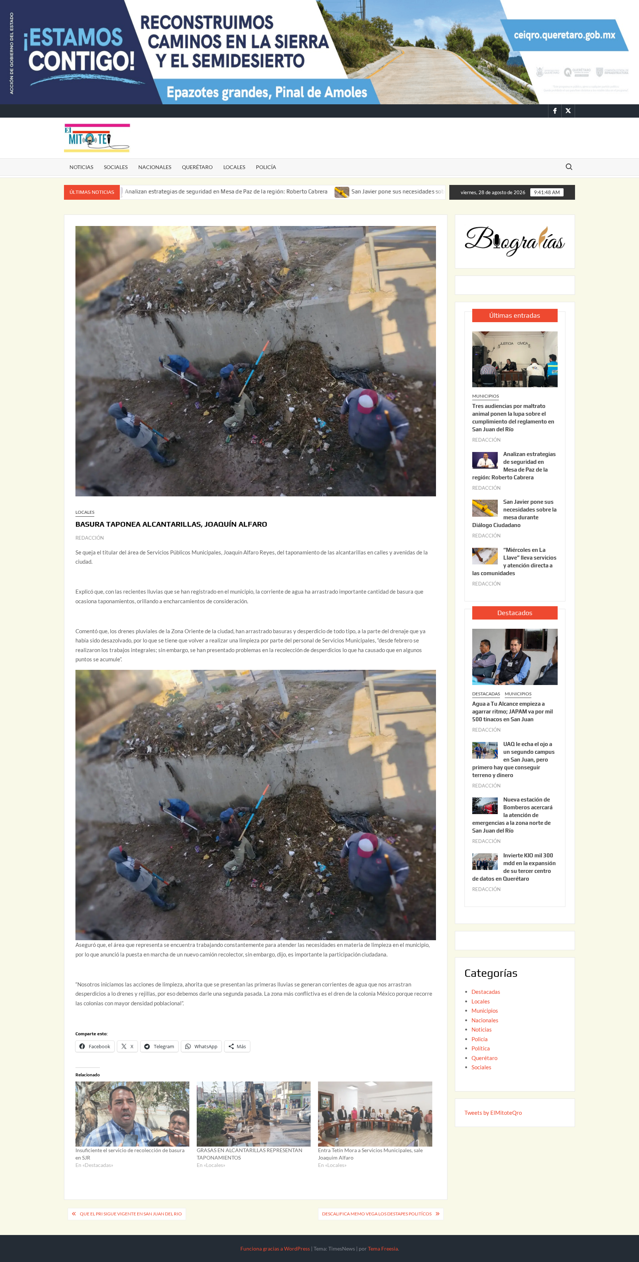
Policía (266, 167)
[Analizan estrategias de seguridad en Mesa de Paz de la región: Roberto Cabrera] (485, 459)
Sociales (116, 167)
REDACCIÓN (89, 538)
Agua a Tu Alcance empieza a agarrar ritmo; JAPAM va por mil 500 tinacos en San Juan (512, 711)
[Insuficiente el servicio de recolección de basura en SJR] (132, 1114)
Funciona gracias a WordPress (275, 1248)
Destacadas (486, 693)
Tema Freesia (383, 1248)
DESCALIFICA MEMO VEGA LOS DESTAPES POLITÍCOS (377, 1214)
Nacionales (154, 167)
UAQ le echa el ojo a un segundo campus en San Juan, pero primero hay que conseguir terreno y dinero (513, 759)
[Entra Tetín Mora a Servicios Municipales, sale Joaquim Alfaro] (375, 1114)
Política (480, 1048)
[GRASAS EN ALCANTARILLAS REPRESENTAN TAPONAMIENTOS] (254, 1114)
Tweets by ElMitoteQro (493, 1112)
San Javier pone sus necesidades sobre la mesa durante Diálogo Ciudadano (366, 191)
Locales (234, 167)
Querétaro (197, 167)
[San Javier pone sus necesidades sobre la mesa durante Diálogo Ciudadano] (262, 191)
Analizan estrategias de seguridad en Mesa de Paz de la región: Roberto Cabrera (145, 191)
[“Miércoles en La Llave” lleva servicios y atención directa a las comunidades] (485, 555)
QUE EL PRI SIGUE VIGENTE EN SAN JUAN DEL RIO (131, 1214)
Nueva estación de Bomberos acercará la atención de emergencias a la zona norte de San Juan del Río (512, 815)
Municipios (485, 396)
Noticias (81, 167)
